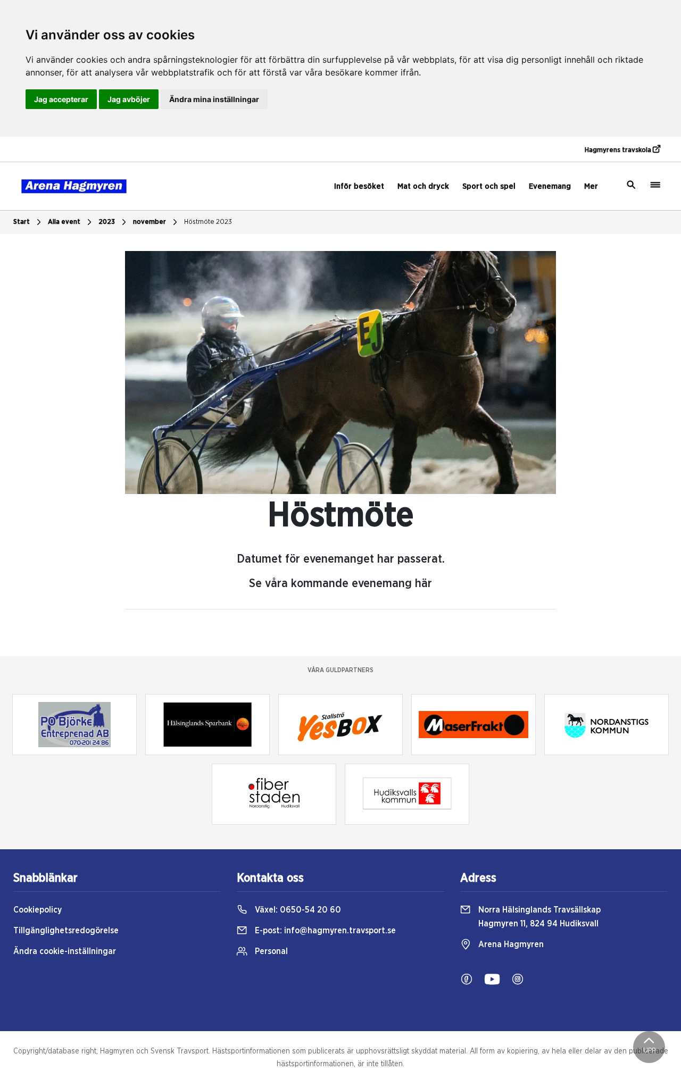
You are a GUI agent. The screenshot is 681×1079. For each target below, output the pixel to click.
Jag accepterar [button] (61, 99)
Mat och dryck (423, 186)
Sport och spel (489, 186)
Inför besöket (359, 186)
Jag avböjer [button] (128, 99)
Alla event (64, 222)
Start (21, 222)
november (149, 222)
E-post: (324, 930)
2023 (106, 222)
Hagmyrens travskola (619, 150)
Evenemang (550, 186)
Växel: (297, 910)
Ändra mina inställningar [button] (214, 99)
